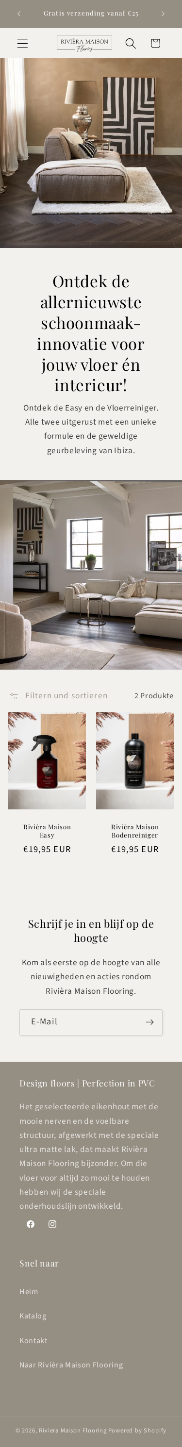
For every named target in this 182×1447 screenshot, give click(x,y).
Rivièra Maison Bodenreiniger (135, 830)
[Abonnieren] (149, 1022)
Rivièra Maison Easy (47, 830)
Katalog (33, 1316)
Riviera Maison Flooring (73, 1430)
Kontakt (33, 1340)
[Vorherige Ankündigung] (19, 14)
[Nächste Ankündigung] (163, 14)
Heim (28, 1291)
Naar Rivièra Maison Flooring (71, 1365)
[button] (22, 43)
